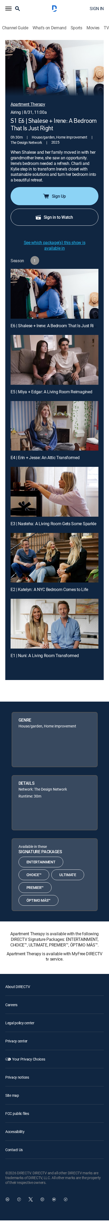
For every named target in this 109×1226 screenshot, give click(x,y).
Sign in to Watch (58, 217)
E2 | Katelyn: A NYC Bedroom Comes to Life (49, 589)
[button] (8, 8)
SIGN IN (97, 8)
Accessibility (14, 1131)
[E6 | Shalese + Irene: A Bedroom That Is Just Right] (54, 294)
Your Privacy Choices (28, 1059)
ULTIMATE (67, 874)
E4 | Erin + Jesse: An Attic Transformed (45, 457)
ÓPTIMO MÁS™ (38, 900)
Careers (11, 1004)
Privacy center (16, 1040)
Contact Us (14, 1149)
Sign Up (59, 196)
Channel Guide (15, 28)
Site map (12, 1095)
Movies (93, 28)
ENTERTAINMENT (41, 861)
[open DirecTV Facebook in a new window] (19, 1199)
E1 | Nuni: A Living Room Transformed (45, 655)
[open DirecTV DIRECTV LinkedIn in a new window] (7, 1199)
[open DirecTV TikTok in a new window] (65, 1199)
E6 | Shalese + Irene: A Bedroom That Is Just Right (55, 326)
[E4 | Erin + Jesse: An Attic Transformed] (54, 426)
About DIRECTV (17, 986)
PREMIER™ (35, 887)
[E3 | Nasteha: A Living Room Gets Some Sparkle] (54, 492)
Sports (76, 28)
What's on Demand (49, 28)
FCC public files (17, 1113)
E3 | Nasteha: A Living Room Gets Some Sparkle (53, 524)
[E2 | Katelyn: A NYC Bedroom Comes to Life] (54, 558)
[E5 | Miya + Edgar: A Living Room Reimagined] (54, 360)
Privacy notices (17, 1077)
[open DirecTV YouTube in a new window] (54, 1199)
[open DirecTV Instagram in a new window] (42, 1199)
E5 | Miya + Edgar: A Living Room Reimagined (51, 392)
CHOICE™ (34, 874)
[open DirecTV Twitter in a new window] (31, 1199)
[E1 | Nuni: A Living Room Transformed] (54, 624)
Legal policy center (19, 1022)
